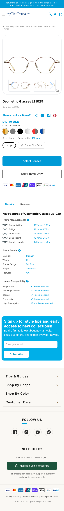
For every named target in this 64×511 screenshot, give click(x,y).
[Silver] (27, 131)
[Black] (20, 131)
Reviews (25, 204)
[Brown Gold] (5, 131)
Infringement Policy (50, 497)
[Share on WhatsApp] (42, 115)
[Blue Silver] (42, 131)
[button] (50, 14)
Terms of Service (30, 497)
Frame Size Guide (33, 145)
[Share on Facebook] (48, 115)
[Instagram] (26, 432)
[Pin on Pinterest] (55, 115)
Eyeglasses (14, 26)
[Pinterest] (49, 432)
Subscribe (16, 354)
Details (9, 204)
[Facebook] (15, 432)
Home (5, 26)
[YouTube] (38, 432)
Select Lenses (32, 161)
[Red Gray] (35, 131)
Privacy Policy (12, 497)
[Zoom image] (57, 90)
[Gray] (13, 131)
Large (9, 145)
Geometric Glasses (29, 26)
